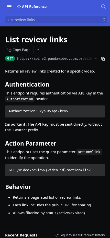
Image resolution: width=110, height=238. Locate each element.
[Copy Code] (99, 109)
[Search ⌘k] (103, 6)
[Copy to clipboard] (103, 59)
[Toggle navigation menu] (9, 6)
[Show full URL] (97, 59)
